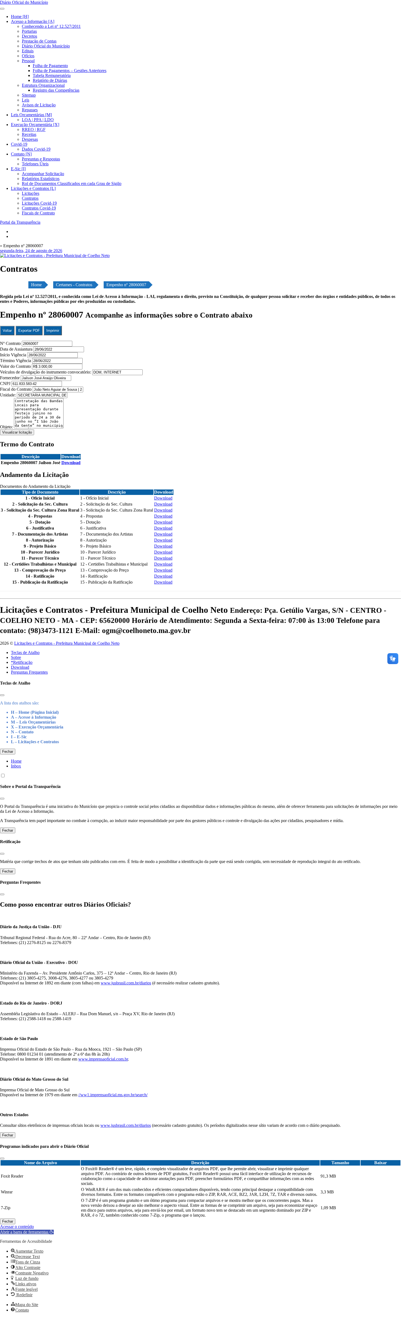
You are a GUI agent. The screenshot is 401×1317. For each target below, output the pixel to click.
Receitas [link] (29, 134)
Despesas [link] (30, 139)
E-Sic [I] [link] (18, 168)
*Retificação (21, 662)
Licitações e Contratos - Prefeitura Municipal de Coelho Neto (66, 643)
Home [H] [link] (20, 16)
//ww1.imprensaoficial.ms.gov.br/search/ (113, 1094)
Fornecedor (10, 377)
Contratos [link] (30, 198)
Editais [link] (28, 51)
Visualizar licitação (17, 432)
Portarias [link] (29, 31)
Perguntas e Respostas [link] (41, 159)
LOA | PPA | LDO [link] (38, 119)
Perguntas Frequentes (29, 672)
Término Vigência (16, 360)
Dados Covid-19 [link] (36, 149)
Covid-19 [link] (19, 144)
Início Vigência (13, 355)
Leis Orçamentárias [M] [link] (31, 114)
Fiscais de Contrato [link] (38, 213)
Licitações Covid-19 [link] (39, 203)
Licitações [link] (30, 193)
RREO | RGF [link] (34, 129)
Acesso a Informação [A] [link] (32, 21)
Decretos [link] (29, 36)
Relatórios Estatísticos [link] (40, 178)
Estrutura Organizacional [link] (43, 85)
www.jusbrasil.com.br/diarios (126, 983)
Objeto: (7, 427)
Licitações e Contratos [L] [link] (33, 188)
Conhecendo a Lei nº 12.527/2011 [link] (51, 26)
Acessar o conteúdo (17, 1226)
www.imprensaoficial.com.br (103, 1059)
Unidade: (8, 395)
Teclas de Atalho (25, 652)
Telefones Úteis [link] (35, 164)
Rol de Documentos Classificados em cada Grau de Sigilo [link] (71, 183)
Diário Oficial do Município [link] (46, 46)
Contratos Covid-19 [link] (39, 208)
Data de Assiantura (17, 349)
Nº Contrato (11, 343)
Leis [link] (25, 100)
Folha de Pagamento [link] (50, 65)
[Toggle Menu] (2, 9)
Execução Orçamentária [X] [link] (35, 124)
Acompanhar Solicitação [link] (43, 173)
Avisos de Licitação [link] (39, 105)
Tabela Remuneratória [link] (52, 75)
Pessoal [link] (28, 60)
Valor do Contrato (16, 366)
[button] (27, 1232)
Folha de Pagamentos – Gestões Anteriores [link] (69, 70)
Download (20, 667)
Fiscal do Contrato (16, 389)
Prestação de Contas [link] (39, 41)
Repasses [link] (30, 109)
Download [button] (70, 462)
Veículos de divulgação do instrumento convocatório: (45, 372)
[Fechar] (2, 695)
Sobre (16, 657)
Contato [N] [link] (21, 154)
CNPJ (5, 383)
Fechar (7, 751)
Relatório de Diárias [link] (50, 80)
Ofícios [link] (28, 55)
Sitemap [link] (29, 95)
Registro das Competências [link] (56, 90)
